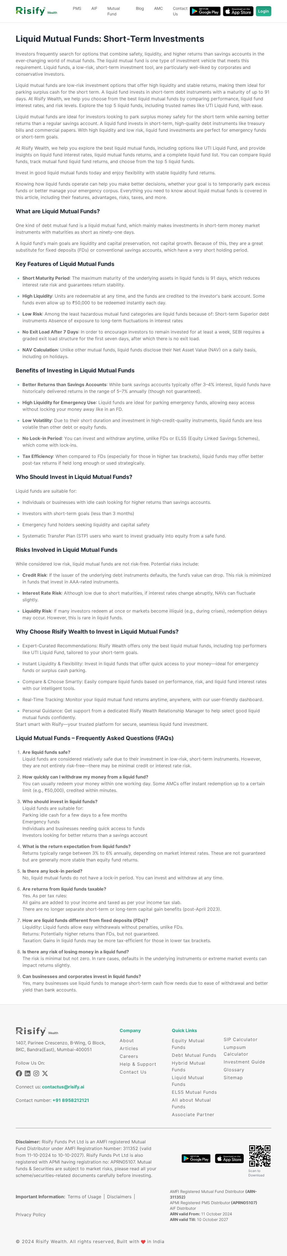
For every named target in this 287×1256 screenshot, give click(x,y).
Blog (140, 8)
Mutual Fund (113, 11)
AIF (94, 8)
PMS (77, 8)
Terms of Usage (86, 1196)
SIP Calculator (241, 1039)
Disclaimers (121, 1196)
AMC (158, 8)
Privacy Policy (31, 1214)
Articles (129, 1048)
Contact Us (180, 11)
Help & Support (138, 1064)
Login (263, 11)
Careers (129, 1056)
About (127, 1040)
